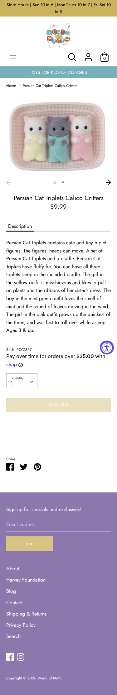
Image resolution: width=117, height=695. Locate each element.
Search (13, 636)
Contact (14, 602)
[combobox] (21, 380)
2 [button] (63, 182)
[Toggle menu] (13, 57)
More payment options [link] (58, 438)
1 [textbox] (12, 383)
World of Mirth (49, 678)
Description (20, 226)
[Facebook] (10, 656)
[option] (58, 134)
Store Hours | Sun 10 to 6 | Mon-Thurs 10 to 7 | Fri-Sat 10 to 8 (59, 8)
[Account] (88, 54)
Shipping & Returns (26, 613)
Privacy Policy (21, 625)
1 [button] (54, 182)
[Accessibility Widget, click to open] (107, 348)
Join (29, 543)
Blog (11, 591)
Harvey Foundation (26, 579)
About (12, 568)
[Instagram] (20, 656)
